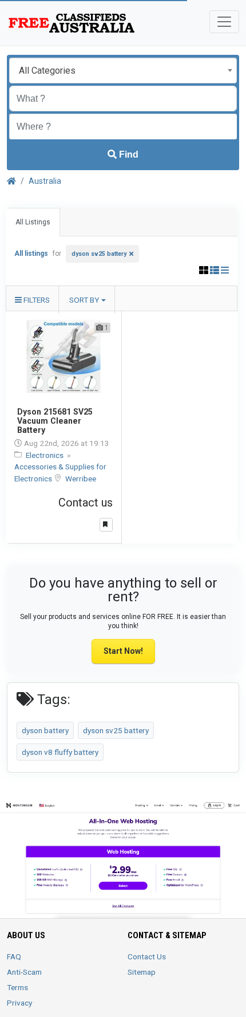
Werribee (80, 478)
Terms (17, 987)
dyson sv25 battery (99, 254)
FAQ (14, 956)
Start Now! (123, 651)
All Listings (32, 222)
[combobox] (123, 70)
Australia (45, 181)
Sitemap (142, 971)
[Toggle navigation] (224, 21)
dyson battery (45, 730)
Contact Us (147, 956)
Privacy (19, 1002)
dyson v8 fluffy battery (60, 752)
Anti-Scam (24, 971)
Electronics (45, 455)
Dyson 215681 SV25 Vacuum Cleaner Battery (55, 421)
